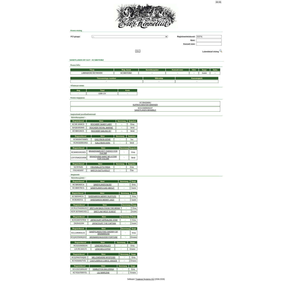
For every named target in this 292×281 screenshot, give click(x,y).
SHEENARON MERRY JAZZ (102, 200)
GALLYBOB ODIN (102, 143)
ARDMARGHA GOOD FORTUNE (103, 237)
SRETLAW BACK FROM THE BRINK (104, 208)
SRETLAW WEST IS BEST (105, 212)
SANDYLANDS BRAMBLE (145, 110)
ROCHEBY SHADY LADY (101, 124)
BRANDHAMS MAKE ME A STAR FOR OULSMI (103, 158)
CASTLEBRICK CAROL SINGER (103, 261)
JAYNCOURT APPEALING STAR (104, 220)
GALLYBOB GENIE (103, 139)
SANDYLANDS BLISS (102, 185)
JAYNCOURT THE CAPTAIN (104, 223)
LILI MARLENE (103, 273)
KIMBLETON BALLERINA (103, 269)
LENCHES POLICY (103, 246)
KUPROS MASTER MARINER (145, 105)
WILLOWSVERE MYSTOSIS (103, 257)
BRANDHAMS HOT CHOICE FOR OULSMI (103, 152)
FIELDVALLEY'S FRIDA (100, 167)
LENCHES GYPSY (103, 249)
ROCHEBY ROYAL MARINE (101, 128)
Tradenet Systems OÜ (145, 279)
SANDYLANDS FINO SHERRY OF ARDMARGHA (103, 233)
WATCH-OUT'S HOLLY (100, 170)
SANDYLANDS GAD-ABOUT (102, 188)
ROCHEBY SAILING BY (101, 131)
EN (217, 2)
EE (220, 2)
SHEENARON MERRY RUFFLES (102, 196)
